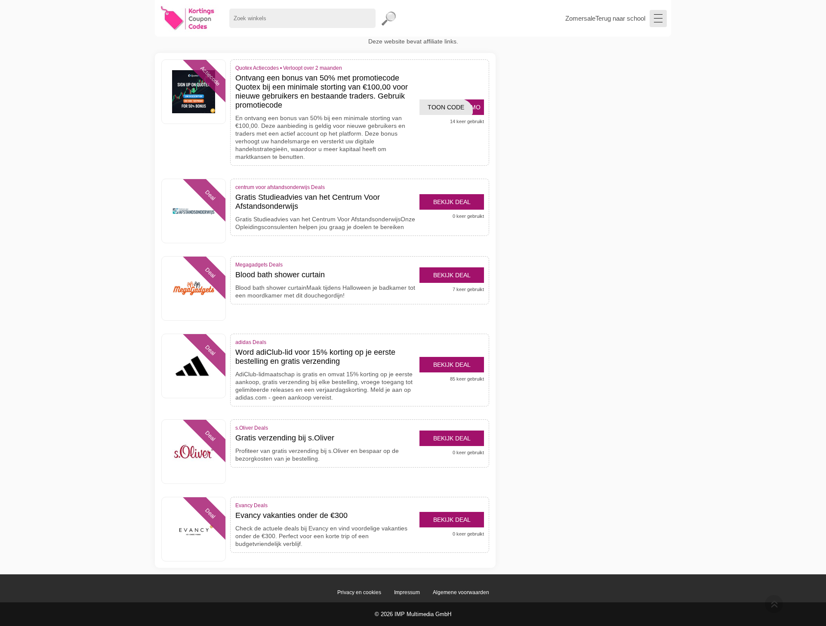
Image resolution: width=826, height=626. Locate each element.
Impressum (407, 592)
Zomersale (580, 18)
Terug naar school (620, 18)
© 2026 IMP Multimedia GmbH (413, 614)
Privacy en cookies (359, 592)
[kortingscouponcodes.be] (188, 18)
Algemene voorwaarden (461, 592)
